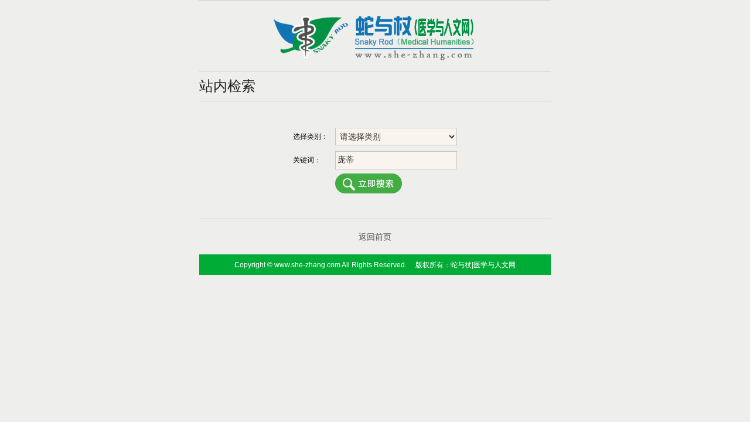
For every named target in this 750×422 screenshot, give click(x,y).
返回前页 (375, 236)
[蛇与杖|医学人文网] (375, 58)
